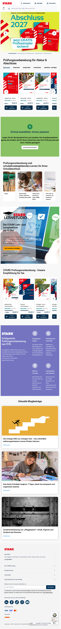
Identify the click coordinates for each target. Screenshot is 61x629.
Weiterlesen (6, 445)
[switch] (54, 623)
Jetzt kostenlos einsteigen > (13, 248)
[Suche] (9, 9)
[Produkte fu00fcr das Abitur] (9, 184)
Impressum (7, 624)
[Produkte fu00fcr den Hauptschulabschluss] (36, 187)
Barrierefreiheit (25, 624)
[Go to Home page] (7, 3)
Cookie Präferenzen (32, 624)
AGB (12, 624)
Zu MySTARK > (8, 559)
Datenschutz (17, 624)
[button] (12, 53)
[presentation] (5, 33)
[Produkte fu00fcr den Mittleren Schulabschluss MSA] (24, 186)
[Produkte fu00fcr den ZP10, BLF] (49, 187)
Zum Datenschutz (48, 592)
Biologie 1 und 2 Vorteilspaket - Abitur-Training (40, 306)
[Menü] (57, 613)
